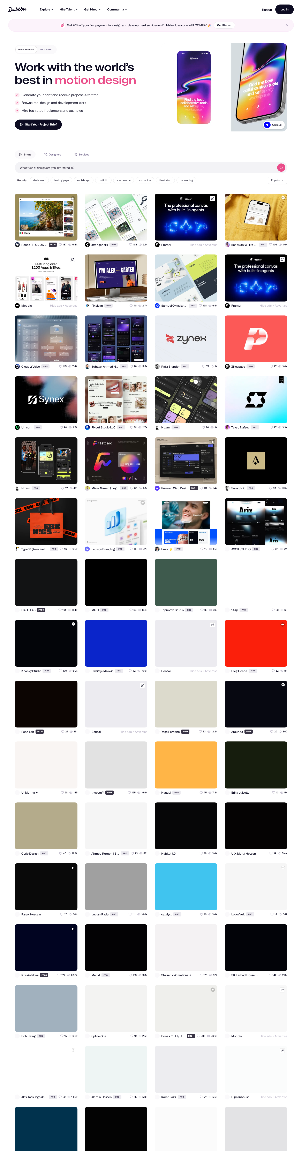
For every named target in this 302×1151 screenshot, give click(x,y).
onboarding (186, 180)
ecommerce (123, 180)
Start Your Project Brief (41, 124)
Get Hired (91, 9)
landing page (61, 180)
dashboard (39, 180)
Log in (284, 9)
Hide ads (196, 244)
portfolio (103, 180)
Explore (45, 9)
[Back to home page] (17, 9)
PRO (53, 244)
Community (115, 9)
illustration (165, 180)
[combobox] (145, 167)
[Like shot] (70, 233)
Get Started (224, 25)
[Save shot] (62, 233)
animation (145, 180)
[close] (287, 25)
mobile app (83, 180)
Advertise (211, 244)
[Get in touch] (54, 233)
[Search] (281, 167)
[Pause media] (168, 125)
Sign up (267, 9)
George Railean (272, 124)
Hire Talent (67, 9)
